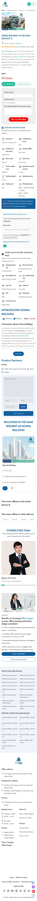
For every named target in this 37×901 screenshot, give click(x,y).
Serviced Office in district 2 (27, 718)
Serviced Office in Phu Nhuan (26, 741)
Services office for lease (11, 882)
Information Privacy (26, 832)
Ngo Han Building (9, 465)
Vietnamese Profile (28, 882)
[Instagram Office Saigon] (24, 890)
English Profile (19, 886)
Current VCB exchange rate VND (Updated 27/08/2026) (17, 236)
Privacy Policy (24, 828)
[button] (14, 494)
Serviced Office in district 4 (27, 724)
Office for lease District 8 (9, 686)
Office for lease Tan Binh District (27, 702)
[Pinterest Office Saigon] (20, 890)
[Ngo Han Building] (18, 449)
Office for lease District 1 (9, 675)
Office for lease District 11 (27, 690)
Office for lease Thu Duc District (27, 707)
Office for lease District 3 (9, 679)
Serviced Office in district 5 (9, 730)
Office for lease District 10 (9, 690)
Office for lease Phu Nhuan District (8, 702)
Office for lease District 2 (27, 675)
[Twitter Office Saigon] (8, 890)
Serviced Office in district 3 (9, 724)
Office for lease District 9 (27, 686)
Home (12, 877)
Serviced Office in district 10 (9, 736)
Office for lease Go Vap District (9, 707)
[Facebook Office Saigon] (4, 890)
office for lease (18, 56)
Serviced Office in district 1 (9, 718)
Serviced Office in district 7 (27, 730)
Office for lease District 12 (9, 696)
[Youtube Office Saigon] (12, 890)
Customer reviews (25, 818)
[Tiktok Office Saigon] (28, 890)
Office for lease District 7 (27, 682)
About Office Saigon (26, 814)
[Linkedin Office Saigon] (16, 890)
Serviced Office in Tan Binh (9, 747)
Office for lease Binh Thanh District (26, 696)
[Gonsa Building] (13, 21)
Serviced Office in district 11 (27, 736)
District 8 (18, 43)
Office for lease (21, 877)
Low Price (21, 152)
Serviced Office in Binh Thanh (9, 741)
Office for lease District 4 (27, 679)
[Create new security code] (23, 406)
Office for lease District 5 (9, 682)
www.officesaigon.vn (27, 897)
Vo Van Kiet (11, 476)
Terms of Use (24, 836)
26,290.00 (24, 235)
